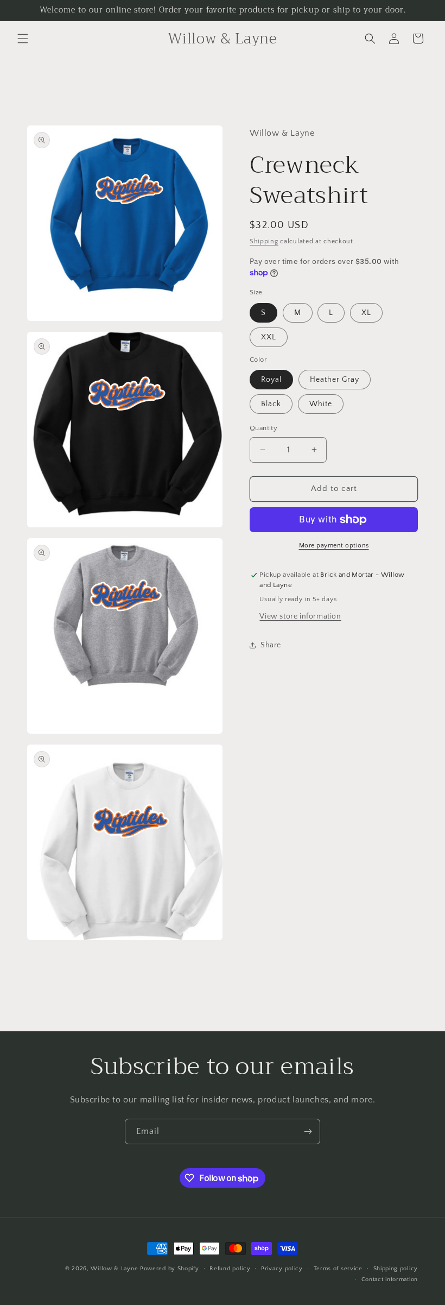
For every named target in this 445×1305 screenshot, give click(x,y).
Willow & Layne (114, 1268)
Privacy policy (282, 1268)
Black (271, 404)
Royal (271, 379)
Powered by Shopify (169, 1268)
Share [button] (270, 645)
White (320, 404)
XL (366, 312)
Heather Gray (334, 379)
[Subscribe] (308, 1131)
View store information (300, 616)
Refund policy (229, 1268)
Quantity (263, 428)
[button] (23, 39)
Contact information (389, 1279)
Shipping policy (395, 1268)
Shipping (264, 241)
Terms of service (338, 1268)
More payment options (334, 545)
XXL (268, 337)
